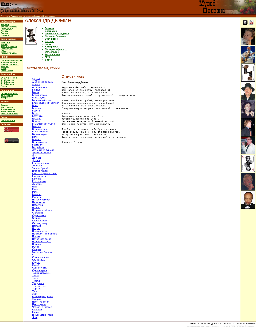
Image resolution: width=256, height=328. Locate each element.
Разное (4, 86)
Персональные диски (57, 33)
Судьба (36, 262)
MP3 (47, 57)
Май (34, 186)
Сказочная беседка (42, 252)
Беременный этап (41, 100)
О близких (37, 212)
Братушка (37, 116)
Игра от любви (40, 171)
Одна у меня (39, 215)
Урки (34, 294)
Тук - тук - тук (39, 286)
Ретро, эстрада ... (9, 53)
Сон (34, 254)
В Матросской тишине (43, 123)
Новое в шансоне (9, 27)
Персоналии (16, 16)
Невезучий (37, 205)
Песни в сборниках (55, 36)
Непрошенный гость (42, 210)
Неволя (36, 207)
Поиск (4, 117)
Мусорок (36, 197)
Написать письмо (9, 113)
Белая (35, 92)
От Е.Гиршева (7, 80)
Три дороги (38, 283)
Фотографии (7, 96)
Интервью (5, 98)
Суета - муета (39, 270)
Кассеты (49, 41)
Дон (34, 155)
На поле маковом (41, 199)
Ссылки (4, 105)
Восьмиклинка (39, 142)
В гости (36, 121)
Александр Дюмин (32, 16)
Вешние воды (39, 134)
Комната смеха (8, 109)
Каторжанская (39, 176)
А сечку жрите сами (42, 82)
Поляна (36, 236)
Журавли (37, 165)
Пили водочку (39, 231)
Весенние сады (40, 129)
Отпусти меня (39, 220)
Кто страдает (39, 181)
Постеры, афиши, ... (56, 49)
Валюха (36, 126)
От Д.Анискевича (9, 78)
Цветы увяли (39, 304)
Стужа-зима (38, 260)
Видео (48, 59)
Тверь (35, 278)
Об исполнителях (9, 93)
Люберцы (37, 184)
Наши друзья (7, 29)
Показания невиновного (44, 233)
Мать (35, 192)
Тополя (36, 280)
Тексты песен (7, 71)
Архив (4, 56)
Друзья (36, 160)
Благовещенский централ (45, 103)
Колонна (36, 178)
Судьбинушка (39, 267)
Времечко (37, 144)
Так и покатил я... (41, 273)
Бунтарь (36, 118)
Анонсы (4, 31)
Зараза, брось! (40, 168)
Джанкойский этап (41, 152)
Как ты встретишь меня (44, 173)
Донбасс (36, 157)
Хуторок (36, 299)
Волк (34, 137)
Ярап (34, 317)
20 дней (36, 79)
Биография (51, 31)
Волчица (36, 139)
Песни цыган (7, 49)
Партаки (36, 226)
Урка (34, 291)
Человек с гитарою (42, 307)
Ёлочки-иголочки (41, 163)
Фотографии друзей (42, 296)
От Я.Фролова (7, 84)
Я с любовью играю (42, 315)
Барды (4, 51)
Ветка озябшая (40, 131)
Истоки (4, 44)
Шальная (37, 309)
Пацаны (36, 228)
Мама (35, 189)
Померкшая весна (41, 239)
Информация (8, 21)
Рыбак (35, 246)
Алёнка (36, 84)
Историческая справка (11, 60)
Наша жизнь (38, 202)
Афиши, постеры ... (10, 64)
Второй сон (38, 147)
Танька (35, 275)
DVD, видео (51, 39)
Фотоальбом (8, 74)
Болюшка (37, 108)
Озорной (36, 218)
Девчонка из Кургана (43, 150)
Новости (5, 25)
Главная (4, 16)
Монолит (36, 194)
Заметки (5, 66)
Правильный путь (41, 241)
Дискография (8, 39)
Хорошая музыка (9, 62)
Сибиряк (36, 249)
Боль (35, 105)
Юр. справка (7, 107)
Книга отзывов (8, 111)
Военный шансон (9, 47)
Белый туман (39, 97)
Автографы (51, 46)
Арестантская (39, 87)
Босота (36, 110)
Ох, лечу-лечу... (40, 223)
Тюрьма (36, 288)
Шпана (35, 312)
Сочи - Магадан (40, 257)
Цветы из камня (40, 301)
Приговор (37, 244)
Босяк (35, 113)
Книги (3, 69)
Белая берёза (39, 95)
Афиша (4, 33)
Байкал (36, 89)
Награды (5, 35)
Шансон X (5, 42)
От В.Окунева (7, 82)
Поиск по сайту (8, 121)
